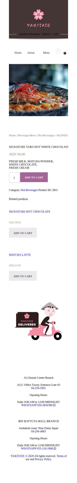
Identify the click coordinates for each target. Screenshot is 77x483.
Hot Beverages (46, 135)
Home (12, 135)
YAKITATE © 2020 (22, 455)
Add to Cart (34, 177)
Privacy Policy (43, 459)
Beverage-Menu (27, 135)
